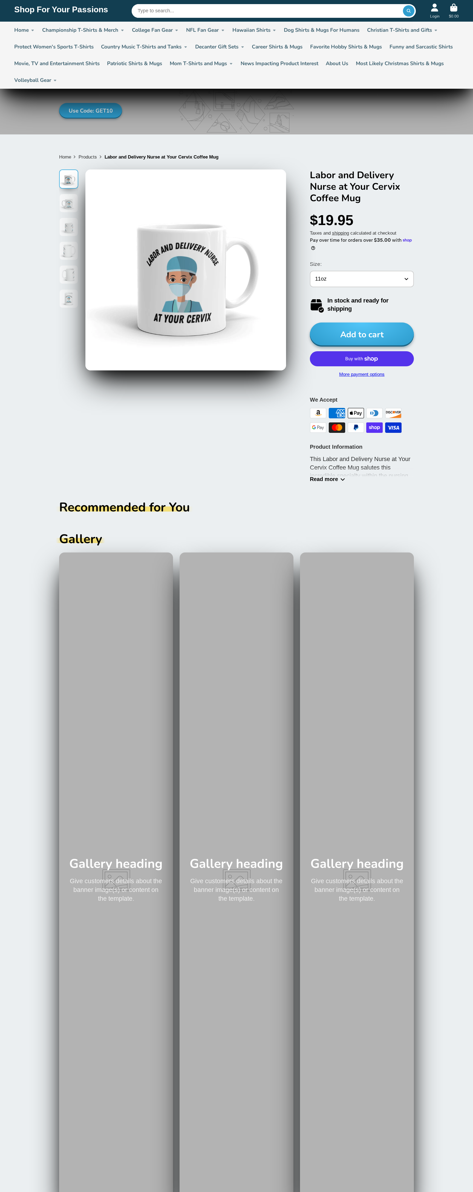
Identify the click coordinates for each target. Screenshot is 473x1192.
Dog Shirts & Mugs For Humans (321, 30)
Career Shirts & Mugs (277, 46)
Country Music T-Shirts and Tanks (141, 46)
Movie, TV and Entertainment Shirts (57, 63)
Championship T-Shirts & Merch (80, 30)
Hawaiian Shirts (251, 30)
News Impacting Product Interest (279, 63)
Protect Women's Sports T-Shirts (54, 46)
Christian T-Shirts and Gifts (399, 30)
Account (435, 11)
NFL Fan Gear (202, 30)
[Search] (408, 10)
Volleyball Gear (32, 80)
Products (88, 157)
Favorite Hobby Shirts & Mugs (346, 46)
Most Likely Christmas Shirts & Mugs (400, 63)
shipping (340, 233)
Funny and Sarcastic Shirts (421, 46)
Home (65, 157)
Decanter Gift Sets (216, 46)
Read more (324, 479)
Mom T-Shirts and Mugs (198, 63)
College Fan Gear (152, 30)
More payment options (362, 374)
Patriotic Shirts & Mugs (134, 63)
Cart (454, 11)
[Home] (61, 11)
